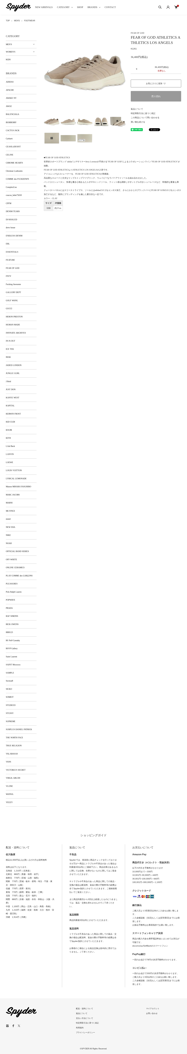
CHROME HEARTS (14, 163)
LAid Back (10, 446)
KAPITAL (10, 406)
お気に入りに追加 (154, 83)
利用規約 (80, 1028)
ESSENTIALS (12, 252)
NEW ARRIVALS (44, 7)
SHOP (80, 7)
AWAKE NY (11, 98)
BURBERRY (11, 122)
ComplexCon (11, 187)
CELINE (9, 155)
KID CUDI (10, 422)
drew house (10, 227)
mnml (8, 519)
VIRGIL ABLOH (13, 778)
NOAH (9, 543)
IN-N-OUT (10, 341)
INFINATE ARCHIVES (16, 333)
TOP (8, 21)
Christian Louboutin (14, 171)
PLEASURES (12, 584)
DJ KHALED (11, 219)
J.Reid (8, 381)
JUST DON (10, 389)
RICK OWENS (12, 624)
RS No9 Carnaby (13, 640)
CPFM (8, 203)
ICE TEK (10, 349)
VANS (8, 762)
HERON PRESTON (14, 317)
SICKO (9, 689)
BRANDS (92, 7)
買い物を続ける (138, 122)
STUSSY (10, 713)
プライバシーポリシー (85, 1032)
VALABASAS (12, 754)
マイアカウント (152, 1008)
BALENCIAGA (12, 114)
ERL (8, 244)
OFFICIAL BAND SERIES (17, 551)
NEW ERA (10, 527)
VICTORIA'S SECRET (16, 770)
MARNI (9, 503)
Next (121, 72)
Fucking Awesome (13, 284)
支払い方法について (84, 1018)
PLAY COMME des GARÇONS (19, 576)
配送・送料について (84, 1008)
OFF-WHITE (11, 559)
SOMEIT (10, 697)
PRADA (9, 608)
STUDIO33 (10, 705)
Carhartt (9, 139)
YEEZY (9, 802)
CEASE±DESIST (13, 147)
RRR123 (9, 632)
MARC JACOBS (13, 495)
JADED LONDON (13, 365)
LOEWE (9, 462)
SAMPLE (10, 673)
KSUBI (9, 430)
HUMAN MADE (13, 325)
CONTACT (110, 7)
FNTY (8, 276)
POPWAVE (10, 600)
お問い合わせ (151, 1013)
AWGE (9, 106)
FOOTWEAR (29, 21)
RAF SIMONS (12, 616)
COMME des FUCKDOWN (17, 179)
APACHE (10, 90)
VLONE (9, 786)
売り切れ (156, 96)
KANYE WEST (12, 398)
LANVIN (10, 454)
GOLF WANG (12, 300)
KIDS (8, 59)
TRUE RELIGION (14, 746)
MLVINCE (10, 511)
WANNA (9, 794)
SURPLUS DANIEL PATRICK (19, 729)
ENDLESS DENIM (14, 236)
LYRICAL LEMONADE (16, 478)
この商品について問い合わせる (145, 118)
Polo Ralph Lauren (13, 592)
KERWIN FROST (13, 414)
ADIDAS (10, 82)
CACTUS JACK (12, 130)
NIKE (8, 535)
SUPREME (10, 721)
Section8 (9, 681)
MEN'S (17, 21)
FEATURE (10, 260)
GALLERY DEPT (13, 292)
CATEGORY (63, 7)
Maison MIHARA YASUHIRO (18, 487)
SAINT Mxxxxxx (13, 665)
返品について (137, 109)
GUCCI (9, 308)
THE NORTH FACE (14, 738)
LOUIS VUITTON (14, 470)
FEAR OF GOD (137, 33)
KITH (8, 438)
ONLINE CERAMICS (15, 567)
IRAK (8, 357)
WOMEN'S (10, 52)
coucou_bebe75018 (14, 195)
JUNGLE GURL (13, 373)
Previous (48, 72)
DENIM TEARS (13, 211)
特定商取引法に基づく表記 (143, 113)
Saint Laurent (11, 657)
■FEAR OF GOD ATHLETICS (57, 157)
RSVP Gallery (12, 648)
